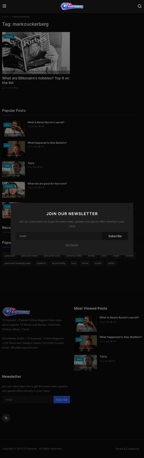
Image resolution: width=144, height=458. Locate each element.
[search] (139, 6)
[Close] (128, 208)
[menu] (4, 6)
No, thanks (72, 244)
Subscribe (115, 236)
